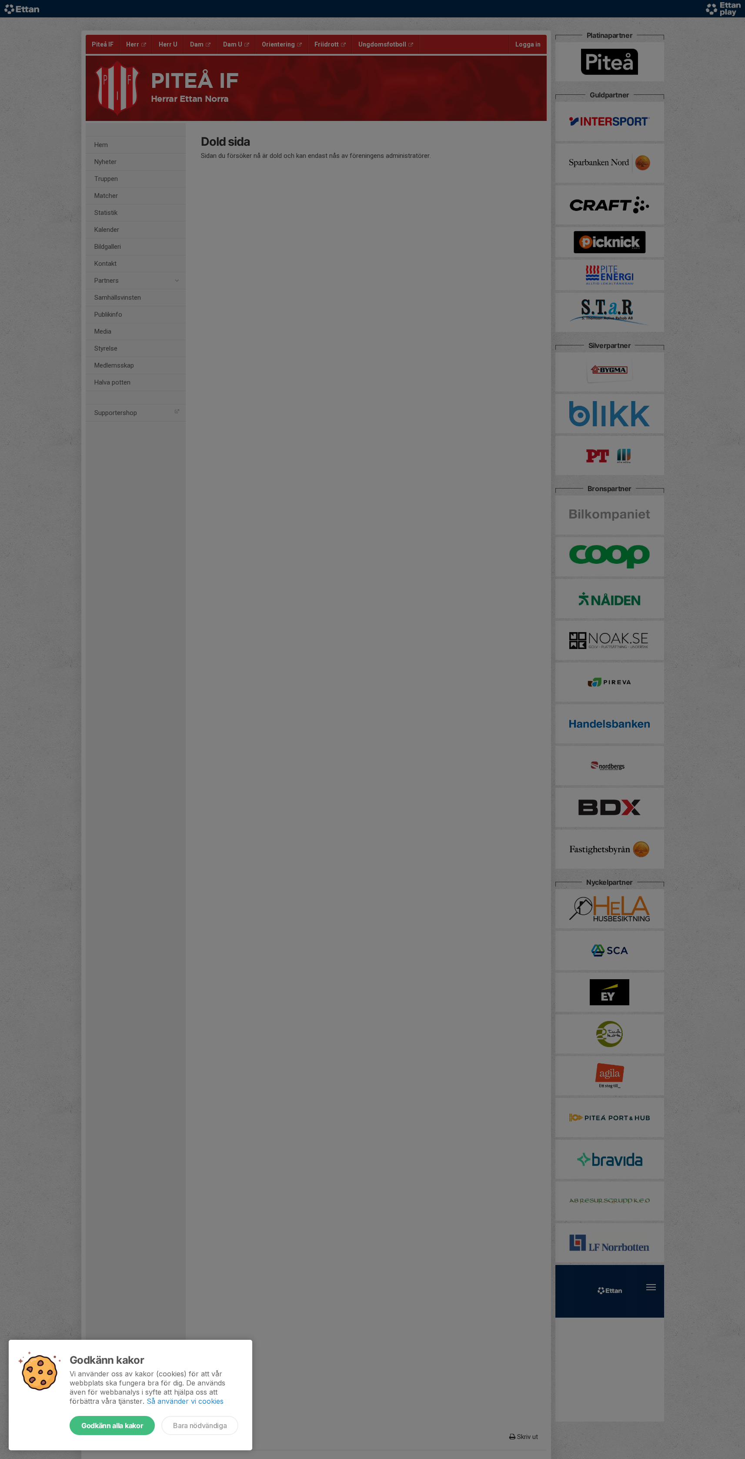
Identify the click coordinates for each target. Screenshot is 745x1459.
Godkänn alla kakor (112, 1425)
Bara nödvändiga (200, 1425)
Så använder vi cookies (185, 1401)
